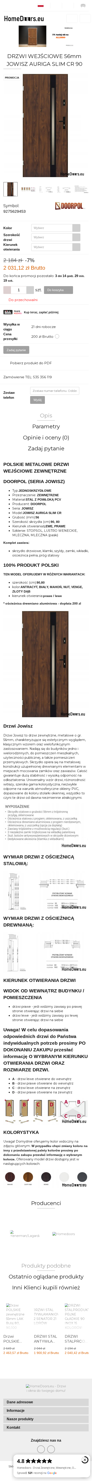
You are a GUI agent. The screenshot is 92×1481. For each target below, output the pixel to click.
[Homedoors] (67, 1234)
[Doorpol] (70, 206)
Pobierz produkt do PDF (31, 363)
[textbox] (52, 228)
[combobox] (55, 228)
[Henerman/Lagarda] (24, 1234)
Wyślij (37, 400)
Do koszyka (56, 290)
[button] (46, 1402)
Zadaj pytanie (16, 350)
